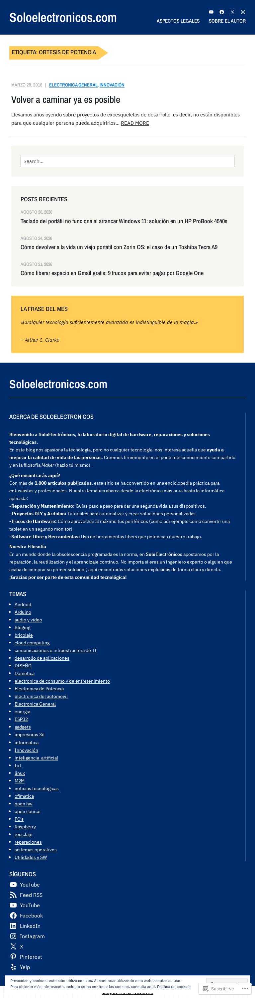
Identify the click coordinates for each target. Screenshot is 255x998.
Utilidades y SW (31, 857)
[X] (232, 12)
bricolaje (24, 635)
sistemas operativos (36, 849)
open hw (24, 803)
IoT (18, 765)
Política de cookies (174, 986)
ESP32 (21, 719)
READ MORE (135, 122)
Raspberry (25, 826)
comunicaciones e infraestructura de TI (56, 650)
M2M (20, 780)
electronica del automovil (41, 696)
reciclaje (24, 834)
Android (23, 604)
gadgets (23, 727)
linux (20, 773)
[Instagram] (243, 12)
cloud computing (32, 642)
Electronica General (73, 85)
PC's (19, 819)
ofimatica (24, 796)
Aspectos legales (178, 20)
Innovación (112, 85)
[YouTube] (211, 12)
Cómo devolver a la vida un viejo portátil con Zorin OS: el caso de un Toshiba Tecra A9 (119, 247)
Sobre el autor (227, 20)
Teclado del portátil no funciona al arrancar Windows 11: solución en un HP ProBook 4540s (124, 221)
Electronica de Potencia (39, 688)
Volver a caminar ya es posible (65, 99)
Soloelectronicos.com (63, 17)
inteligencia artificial (36, 757)
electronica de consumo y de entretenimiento (62, 681)
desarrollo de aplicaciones (42, 658)
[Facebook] (221, 12)
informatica (27, 742)
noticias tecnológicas (37, 788)
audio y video (28, 619)
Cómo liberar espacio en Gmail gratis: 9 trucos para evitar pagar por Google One (112, 273)
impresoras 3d (29, 734)
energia (22, 711)
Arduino (23, 612)
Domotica (25, 673)
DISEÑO (23, 665)
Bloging (22, 627)
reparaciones (28, 842)
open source (28, 811)
